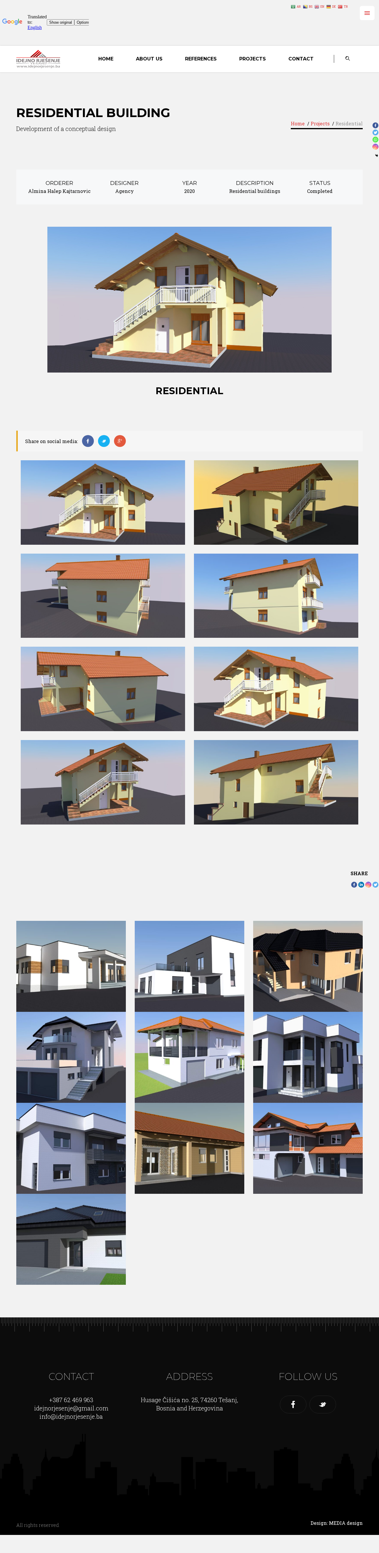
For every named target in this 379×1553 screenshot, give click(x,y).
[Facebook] (354, 885)
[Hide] (376, 155)
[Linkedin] (361, 885)
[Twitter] (375, 885)
